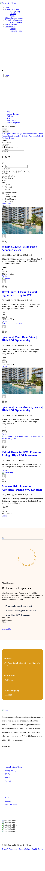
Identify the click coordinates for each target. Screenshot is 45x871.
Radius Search (7, 178)
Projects (10, 116)
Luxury (7, 194)
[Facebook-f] (15, 748)
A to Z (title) (6, 134)
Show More (6, 204)
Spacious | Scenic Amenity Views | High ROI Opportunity (22, 408)
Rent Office (11, 120)
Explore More (7, 629)
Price (4, 164)
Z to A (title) (16, 134)
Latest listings (26, 134)
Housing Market (11, 192)
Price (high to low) (36, 136)
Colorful (8, 185)
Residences (9, 201)
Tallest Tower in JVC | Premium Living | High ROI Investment (22, 454)
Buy (8, 112)
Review (5, 174)
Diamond (8, 187)
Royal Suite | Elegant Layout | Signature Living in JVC (20, 293)
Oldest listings (37, 134)
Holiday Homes (13, 114)
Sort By (5, 131)
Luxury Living (10, 197)
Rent (8, 118)
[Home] (5, 710)
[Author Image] (4, 237)
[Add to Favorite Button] (3, 285)
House (7, 190)
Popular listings (7, 136)
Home (7, 75)
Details (4, 276)
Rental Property (11, 199)
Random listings (8, 138)
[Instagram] (22, 748)
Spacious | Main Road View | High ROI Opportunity (19, 339)
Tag (3, 182)
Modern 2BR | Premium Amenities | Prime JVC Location (22, 488)
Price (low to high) (21, 136)
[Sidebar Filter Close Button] (3, 162)
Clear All (6, 206)
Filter (4, 129)
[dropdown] (0, 1)
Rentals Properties (13, 122)
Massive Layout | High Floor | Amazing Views (20, 248)
